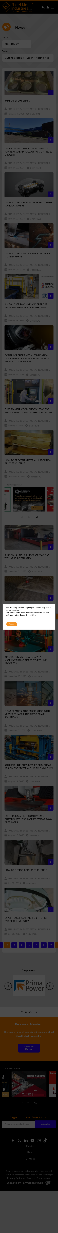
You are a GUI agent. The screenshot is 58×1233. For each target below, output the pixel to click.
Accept (11, 624)
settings (33, 615)
